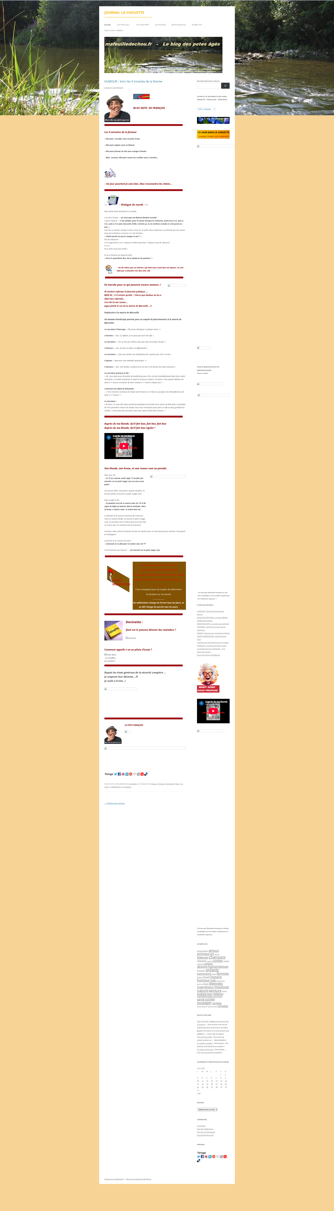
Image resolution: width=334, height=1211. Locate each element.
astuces (216, 954)
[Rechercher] (225, 86)
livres (206, 983)
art (212, 954)
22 (221, 1084)
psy (209, 994)
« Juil (198, 1093)
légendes (216, 983)
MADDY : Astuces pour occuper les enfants (213, 633)
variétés (217, 1003)
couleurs (200, 964)
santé (200, 999)
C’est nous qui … (123, 25)
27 (212, 1087)
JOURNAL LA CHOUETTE (124, 12)
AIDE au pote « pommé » (113, 30)
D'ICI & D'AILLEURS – (205, 1037)
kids (213, 980)
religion (218, 994)
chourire (201, 960)
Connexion (201, 1126)
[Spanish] (201, 105)
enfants (212, 969)
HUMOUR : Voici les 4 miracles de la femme (133, 81)
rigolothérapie (205, 996)
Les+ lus (200, 984)
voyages (223, 1006)
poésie (201, 994)
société (210, 999)
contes (218, 960)
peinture (215, 990)
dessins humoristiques (212, 966)
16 (226, 1081)
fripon (177, 784)
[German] (214, 105)
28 (216, 1087)
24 (198, 1087)
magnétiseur (205, 987)
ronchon (217, 996)
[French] (203, 105)
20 (212, 1084)
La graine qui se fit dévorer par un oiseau (213, 642)
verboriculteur (202, 1006)
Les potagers (160, 25)
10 (198, 1081)
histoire (216, 977)
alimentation (202, 951)
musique (221, 986)
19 (207, 1084)
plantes (224, 991)
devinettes (170, 784)
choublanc (133, 784)
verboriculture (212, 1006)
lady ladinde (220, 981)
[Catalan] (198, 105)
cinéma (209, 961)
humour (203, 980)
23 (226, 1084)
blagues (154, 784)
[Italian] (208, 105)
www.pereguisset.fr (204, 370)
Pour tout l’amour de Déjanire (208, 655)
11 (203, 1081)
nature (202, 990)
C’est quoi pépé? (142, 25)
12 (207, 1081)
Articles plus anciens (114, 803)
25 (203, 1087)
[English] (206, 105)
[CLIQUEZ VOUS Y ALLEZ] (128, 732)
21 (216, 1084)
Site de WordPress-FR (205, 1135)
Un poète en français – (205, 1049)
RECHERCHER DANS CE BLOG (208, 81)
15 (221, 1081)
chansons (161, 784)
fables (214, 974)
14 (216, 1081)
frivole (206, 977)
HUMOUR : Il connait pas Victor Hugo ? (212, 646)
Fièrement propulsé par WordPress (138, 1179)
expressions (204, 973)
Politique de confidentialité (114, 1179)
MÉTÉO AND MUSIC (179, 25)
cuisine (208, 963)
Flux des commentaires (206, 1132)
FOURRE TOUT (197, 25)
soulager (204, 1002)
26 (207, 1087)
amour (214, 950)
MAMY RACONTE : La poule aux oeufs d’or (213, 624)
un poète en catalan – (205, 1043)
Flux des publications (205, 1129)
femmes (223, 973)
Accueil (107, 25)
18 (203, 1084)
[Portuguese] (211, 105)
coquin (226, 961)
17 (198, 1084)
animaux (203, 953)
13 (212, 1081)
